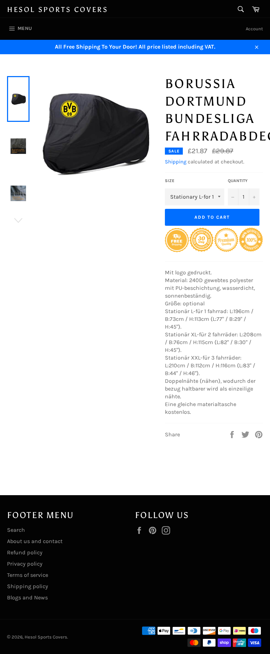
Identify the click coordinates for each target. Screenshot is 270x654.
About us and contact (35, 541)
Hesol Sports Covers (57, 9)
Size (169, 180)
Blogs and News (27, 597)
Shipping (175, 161)
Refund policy (25, 552)
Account (254, 28)
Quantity (238, 180)
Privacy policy (25, 563)
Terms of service (27, 575)
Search (16, 530)
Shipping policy (27, 586)
